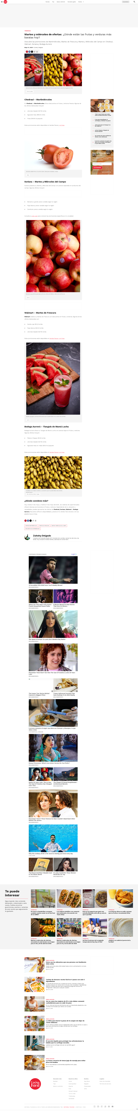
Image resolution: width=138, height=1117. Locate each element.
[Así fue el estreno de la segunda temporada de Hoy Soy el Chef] (95, 927)
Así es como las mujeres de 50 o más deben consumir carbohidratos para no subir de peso (65, 1002)
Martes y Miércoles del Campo (59, 525)
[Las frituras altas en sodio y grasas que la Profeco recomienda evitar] (121, 898)
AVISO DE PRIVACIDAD (106, 171)
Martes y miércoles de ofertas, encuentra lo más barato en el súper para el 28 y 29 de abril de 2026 (43, 942)
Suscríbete (125, 1)
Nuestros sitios (73, 1079)
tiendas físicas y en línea (57, 338)
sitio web (35, 216)
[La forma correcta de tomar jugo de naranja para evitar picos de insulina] (34, 1062)
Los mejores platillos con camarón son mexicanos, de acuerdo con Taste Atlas (68, 913)
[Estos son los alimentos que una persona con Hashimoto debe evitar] (34, 964)
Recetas (48, 1)
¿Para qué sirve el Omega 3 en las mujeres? (102, 125)
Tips (53, 1)
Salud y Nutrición (61, 1)
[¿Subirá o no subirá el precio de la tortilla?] (121, 927)
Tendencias (27, 30)
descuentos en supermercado (32, 528)
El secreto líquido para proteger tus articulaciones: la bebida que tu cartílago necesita (65, 1042)
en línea (62, 125)
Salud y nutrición (50, 960)
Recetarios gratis (72, 1)
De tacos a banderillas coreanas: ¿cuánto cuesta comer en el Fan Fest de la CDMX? (43, 913)
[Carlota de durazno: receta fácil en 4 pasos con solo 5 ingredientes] (34, 984)
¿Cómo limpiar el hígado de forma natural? (102, 131)
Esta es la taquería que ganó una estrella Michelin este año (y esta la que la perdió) (94, 913)
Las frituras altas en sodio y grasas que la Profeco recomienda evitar (120, 912)
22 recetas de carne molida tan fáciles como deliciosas (103, 136)
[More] (83, 2)
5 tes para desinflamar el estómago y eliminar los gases (103, 120)
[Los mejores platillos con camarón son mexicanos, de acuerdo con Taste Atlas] (69, 898)
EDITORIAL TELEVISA (69, 1107)
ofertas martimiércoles (31, 525)
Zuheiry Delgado (38, 47)
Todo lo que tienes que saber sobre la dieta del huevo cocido (103, 115)
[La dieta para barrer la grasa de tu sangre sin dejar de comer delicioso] (34, 1023)
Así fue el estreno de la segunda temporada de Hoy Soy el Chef (93, 941)
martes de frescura (44, 525)
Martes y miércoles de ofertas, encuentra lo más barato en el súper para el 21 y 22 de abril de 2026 (68, 942)
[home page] (5, 2)
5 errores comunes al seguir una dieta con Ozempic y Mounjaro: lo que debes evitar (103, 142)
